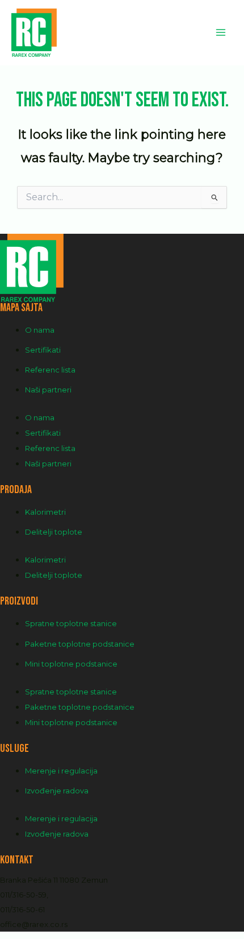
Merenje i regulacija (61, 770)
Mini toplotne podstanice (71, 663)
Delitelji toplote (53, 531)
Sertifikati (43, 349)
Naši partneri (48, 389)
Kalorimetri (45, 511)
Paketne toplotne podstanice (79, 643)
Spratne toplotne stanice (71, 623)
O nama (39, 329)
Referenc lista (50, 369)
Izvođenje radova (57, 790)
